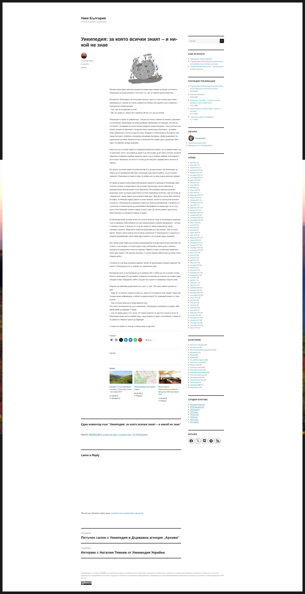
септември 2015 (195, 325)
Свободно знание (196, 367)
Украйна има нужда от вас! (197, 143)
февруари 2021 (195, 207)
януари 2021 (194, 210)
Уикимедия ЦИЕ (195, 385)
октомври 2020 (195, 217)
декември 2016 (195, 288)
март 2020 (193, 235)
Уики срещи (194, 382)
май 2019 (193, 260)
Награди (193, 355)
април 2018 (194, 270)
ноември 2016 (195, 290)
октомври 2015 (195, 323)
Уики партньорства (196, 380)
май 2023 (193, 162)
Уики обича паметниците (198, 372)
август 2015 (194, 328)
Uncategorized (195, 347)
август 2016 (194, 298)
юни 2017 (193, 278)
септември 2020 (195, 220)
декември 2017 (195, 273)
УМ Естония (194, 414)
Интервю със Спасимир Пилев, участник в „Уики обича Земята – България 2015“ (121, 389)
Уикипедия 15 (194, 387)
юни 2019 (193, 257)
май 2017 (193, 280)
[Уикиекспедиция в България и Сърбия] (145, 377)
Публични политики (197, 362)
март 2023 (193, 165)
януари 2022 (194, 197)
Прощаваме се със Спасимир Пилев (200, 145)
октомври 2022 (195, 175)
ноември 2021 (195, 200)
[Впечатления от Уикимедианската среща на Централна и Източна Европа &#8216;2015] (169, 377)
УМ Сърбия (194, 419)
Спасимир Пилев (87, 61)
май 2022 (193, 187)
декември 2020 (195, 212)
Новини (83, 67)
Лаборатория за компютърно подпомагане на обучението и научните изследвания (154, 573)
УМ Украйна (194, 422)
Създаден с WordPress (100, 573)
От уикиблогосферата (197, 360)
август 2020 (194, 222)
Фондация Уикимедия (197, 404)
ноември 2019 (195, 245)
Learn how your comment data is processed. (127, 513)
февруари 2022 (195, 195)
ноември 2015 (195, 320)
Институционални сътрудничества (201, 350)
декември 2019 (195, 242)
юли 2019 (193, 255)
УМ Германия (194, 409)
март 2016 (193, 310)
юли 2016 (193, 300)
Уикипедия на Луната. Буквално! (201, 59)
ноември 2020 (195, 215)
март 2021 (193, 205)
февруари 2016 (195, 313)
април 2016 (194, 308)
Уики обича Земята (196, 370)
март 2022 (193, 192)
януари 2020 (194, 240)
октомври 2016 (195, 293)
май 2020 (193, 230)
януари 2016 (194, 315)
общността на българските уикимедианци (134, 575)
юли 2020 (193, 225)
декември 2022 (195, 170)
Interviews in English (197, 345)
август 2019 (194, 252)
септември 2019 (195, 250)
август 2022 (194, 180)
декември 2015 (195, 318)
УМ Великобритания (197, 407)
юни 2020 (193, 227)
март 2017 (193, 285)
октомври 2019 (195, 247)
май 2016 (193, 305)
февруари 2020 (195, 237)
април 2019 (194, 262)
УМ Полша (194, 417)
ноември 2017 (195, 275)
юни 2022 (193, 185)
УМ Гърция (194, 412)
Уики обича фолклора (197, 94)
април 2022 (194, 190)
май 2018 (193, 268)
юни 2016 (193, 303)
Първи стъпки (194, 365)
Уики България (93, 17)
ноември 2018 (195, 265)
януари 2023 (194, 167)
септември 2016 (195, 295)
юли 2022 (193, 182)
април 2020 (194, 232)
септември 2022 (195, 177)
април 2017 (194, 283)
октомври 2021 (195, 202)
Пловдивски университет (193, 573)
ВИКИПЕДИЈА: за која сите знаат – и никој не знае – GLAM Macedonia (118, 434)
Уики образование (196, 377)
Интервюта (194, 352)
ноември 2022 (195, 172)
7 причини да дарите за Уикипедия (201, 117)
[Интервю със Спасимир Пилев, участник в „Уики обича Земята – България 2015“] (121, 377)
